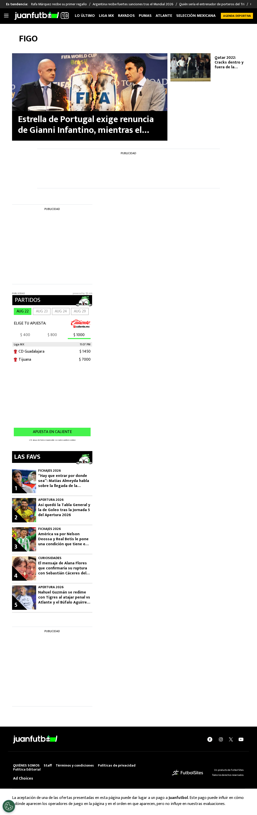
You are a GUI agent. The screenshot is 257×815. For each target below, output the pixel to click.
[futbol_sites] (187, 772)
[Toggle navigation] (6, 15)
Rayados (126, 15)
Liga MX (106, 15)
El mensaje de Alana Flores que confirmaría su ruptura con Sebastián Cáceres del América (62, 568)
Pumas (145, 15)
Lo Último (85, 15)
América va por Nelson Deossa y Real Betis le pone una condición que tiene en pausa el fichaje (63, 539)
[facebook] (210, 739)
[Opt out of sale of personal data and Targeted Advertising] (9, 806)
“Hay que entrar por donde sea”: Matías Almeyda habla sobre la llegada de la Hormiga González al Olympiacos (63, 480)
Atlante (164, 15)
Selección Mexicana (196, 15)
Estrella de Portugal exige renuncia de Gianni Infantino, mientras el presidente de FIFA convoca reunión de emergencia (87, 125)
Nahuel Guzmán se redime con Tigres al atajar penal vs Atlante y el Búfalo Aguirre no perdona (64, 597)
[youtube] (241, 739)
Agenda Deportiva (237, 15)
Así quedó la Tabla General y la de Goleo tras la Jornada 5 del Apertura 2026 (64, 510)
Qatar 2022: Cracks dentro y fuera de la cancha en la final (230, 62)
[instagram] (221, 739)
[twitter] (231, 739)
